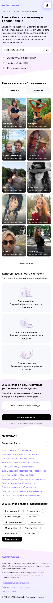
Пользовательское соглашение (15, 583)
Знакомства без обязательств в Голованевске (24, 479)
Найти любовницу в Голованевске (18, 466)
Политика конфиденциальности (15, 587)
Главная (5, 11)
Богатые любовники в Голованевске (19, 483)
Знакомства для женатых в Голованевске (22, 491)
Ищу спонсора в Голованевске (16, 450)
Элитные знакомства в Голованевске (19, 487)
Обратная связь (9, 591)
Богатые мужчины (18, 11)
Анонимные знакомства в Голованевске (21, 462)
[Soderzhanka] (10, 5)
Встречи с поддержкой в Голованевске (20, 495)
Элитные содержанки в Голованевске (20, 454)
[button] (12, 511)
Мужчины (38, 90)
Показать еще (26, 263)
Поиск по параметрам (14, 49)
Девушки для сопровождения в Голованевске (24, 470)
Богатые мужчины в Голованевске (18, 474)
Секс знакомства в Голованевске (18, 458)
